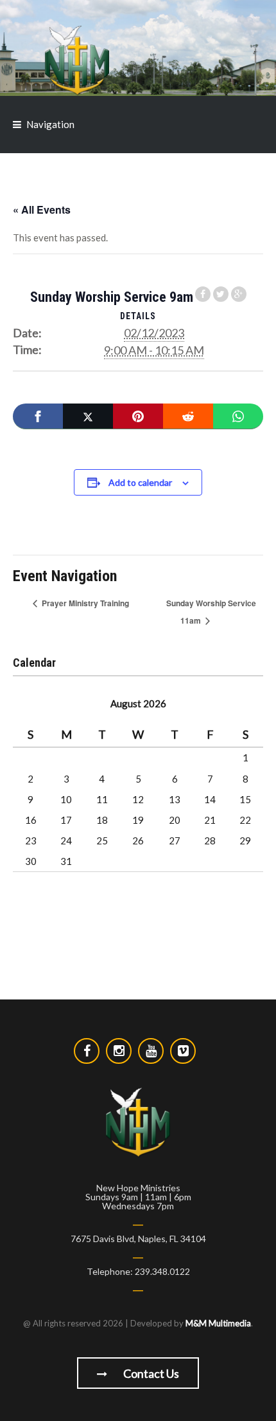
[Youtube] (151, 1051)
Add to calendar (140, 482)
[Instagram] (119, 1051)
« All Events (42, 209)
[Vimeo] (183, 1051)
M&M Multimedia (218, 1323)
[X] (88, 416)
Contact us (150, 1373)
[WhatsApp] (238, 416)
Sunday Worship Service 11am (211, 611)
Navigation (50, 124)
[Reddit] (188, 416)
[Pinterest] (138, 416)
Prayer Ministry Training (84, 603)
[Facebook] (38, 416)
